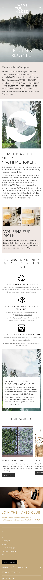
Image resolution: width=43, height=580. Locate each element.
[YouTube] (14, 578)
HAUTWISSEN (6, 541)
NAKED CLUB (36, 520)
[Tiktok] (6, 578)
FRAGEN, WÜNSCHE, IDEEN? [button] (16, 568)
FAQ (3, 537)
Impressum (5, 544)
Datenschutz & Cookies (9, 551)
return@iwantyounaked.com (23, 315)
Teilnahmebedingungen (8, 548)
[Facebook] (3, 578)
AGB (3, 555)
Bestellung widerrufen (9, 562)
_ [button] (2, 531)
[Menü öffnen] (5, 8)
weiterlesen (8, 475)
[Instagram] (10, 578)
